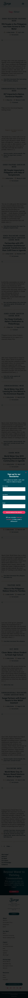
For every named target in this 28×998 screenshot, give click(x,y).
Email (4, 503)
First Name (5, 486)
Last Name (5, 494)
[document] (14, 499)
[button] (26, 472)
